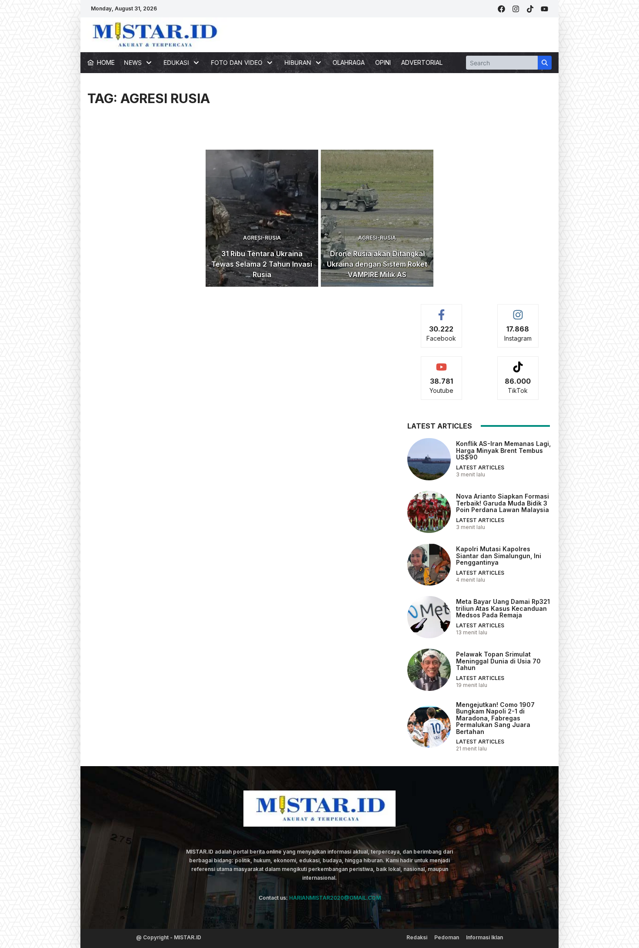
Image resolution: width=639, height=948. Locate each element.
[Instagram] (515, 9)
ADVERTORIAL (422, 62)
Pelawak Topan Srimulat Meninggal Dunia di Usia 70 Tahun (498, 660)
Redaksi (416, 937)
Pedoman (446, 937)
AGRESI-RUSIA (262, 237)
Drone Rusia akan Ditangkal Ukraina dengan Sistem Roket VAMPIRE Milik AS (377, 264)
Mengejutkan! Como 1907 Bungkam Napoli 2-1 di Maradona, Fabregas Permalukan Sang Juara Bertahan (495, 718)
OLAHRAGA (349, 62)
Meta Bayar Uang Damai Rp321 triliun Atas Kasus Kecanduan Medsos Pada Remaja (503, 608)
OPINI (383, 62)
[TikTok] (530, 9)
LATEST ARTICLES (480, 467)
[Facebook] (501, 9)
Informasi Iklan (484, 937)
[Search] (545, 63)
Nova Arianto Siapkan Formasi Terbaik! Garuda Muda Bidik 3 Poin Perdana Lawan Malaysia (502, 502)
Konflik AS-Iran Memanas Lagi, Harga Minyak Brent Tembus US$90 (503, 450)
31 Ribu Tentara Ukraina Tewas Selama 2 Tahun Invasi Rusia (261, 264)
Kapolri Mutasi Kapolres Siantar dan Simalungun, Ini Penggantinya (498, 555)
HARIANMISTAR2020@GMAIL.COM (335, 897)
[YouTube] (544, 9)
